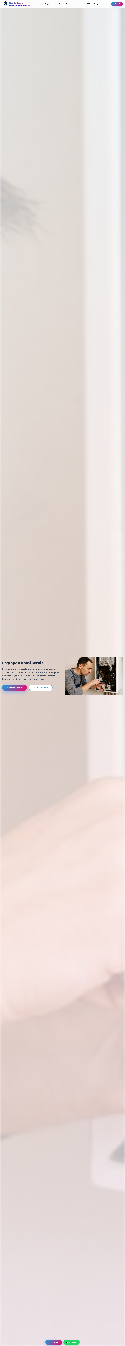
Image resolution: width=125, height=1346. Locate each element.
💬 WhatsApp (71, 1342)
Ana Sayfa (46, 4)
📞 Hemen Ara (117, 4)
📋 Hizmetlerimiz (41, 688)
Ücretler (80, 4)
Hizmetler (57, 4)
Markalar (69, 4)
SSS (88, 4)
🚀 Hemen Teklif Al (14, 687)
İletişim (97, 4)
